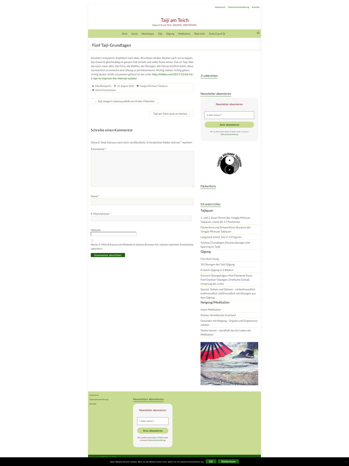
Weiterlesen (228, 461)
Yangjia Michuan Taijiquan (154, 85)
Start (124, 33)
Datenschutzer (226, 134)
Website (96, 230)
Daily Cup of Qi (217, 33)
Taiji (160, 33)
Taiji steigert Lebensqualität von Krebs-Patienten (124, 101)
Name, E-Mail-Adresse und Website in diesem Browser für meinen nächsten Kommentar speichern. (142, 246)
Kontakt (256, 7)
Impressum (220, 7)
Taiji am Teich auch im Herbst (171, 113)
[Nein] (345, 461)
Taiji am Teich (175, 20)
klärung (235, 134)
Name (95, 196)
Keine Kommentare (105, 89)
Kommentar (98, 149)
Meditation (184, 33)
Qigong (170, 33)
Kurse (134, 33)
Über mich (199, 33)
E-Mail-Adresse (101, 213)
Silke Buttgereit (103, 85)
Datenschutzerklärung (238, 7)
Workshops (148, 33)
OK (211, 461)
